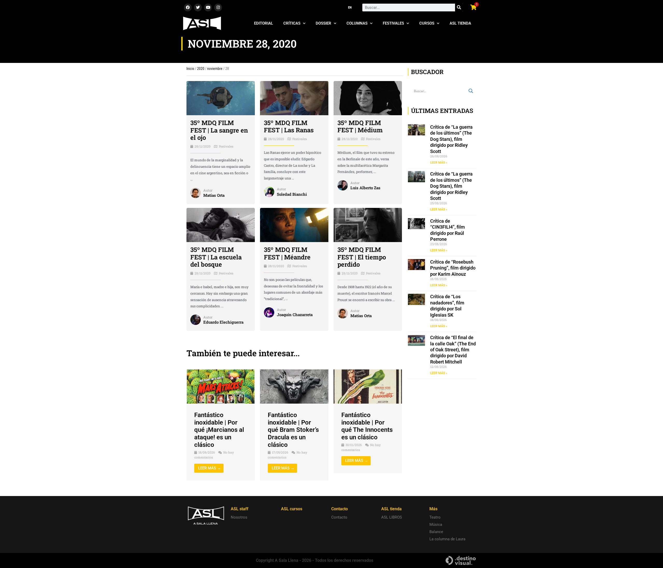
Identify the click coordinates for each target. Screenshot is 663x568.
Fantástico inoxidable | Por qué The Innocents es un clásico (367, 426)
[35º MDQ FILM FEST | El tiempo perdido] (368, 224)
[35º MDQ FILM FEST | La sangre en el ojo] (220, 98)
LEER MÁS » (438, 162)
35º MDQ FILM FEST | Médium (360, 126)
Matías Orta (214, 195)
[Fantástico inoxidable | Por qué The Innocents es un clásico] (368, 386)
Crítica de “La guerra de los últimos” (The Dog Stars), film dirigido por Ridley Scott (451, 139)
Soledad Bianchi (292, 194)
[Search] (459, 7)
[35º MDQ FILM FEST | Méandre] (294, 224)
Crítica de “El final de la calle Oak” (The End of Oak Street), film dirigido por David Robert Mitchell (453, 350)
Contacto (339, 517)
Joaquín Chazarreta (295, 314)
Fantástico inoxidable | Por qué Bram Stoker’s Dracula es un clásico (293, 429)
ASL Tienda (460, 23)
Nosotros (239, 517)
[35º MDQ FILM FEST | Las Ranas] (294, 98)
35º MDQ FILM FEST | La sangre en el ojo (219, 130)
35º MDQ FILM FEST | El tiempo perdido (361, 257)
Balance (436, 531)
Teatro (435, 517)
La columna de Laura (447, 539)
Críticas (291, 23)
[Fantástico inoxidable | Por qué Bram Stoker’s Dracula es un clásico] (294, 386)
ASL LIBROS (391, 517)
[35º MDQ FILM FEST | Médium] (368, 98)
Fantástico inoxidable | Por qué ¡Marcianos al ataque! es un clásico (219, 429)
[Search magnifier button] (470, 90)
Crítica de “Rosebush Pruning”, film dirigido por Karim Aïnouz (452, 268)
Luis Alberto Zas (365, 187)
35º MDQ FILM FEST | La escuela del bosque (216, 257)
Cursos (426, 23)
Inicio (190, 69)
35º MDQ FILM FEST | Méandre (287, 253)
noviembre (214, 69)
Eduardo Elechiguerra (223, 322)
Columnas (357, 23)
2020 (200, 69)
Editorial (263, 23)
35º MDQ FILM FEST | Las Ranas (289, 126)
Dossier (323, 23)
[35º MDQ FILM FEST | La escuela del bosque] (220, 224)
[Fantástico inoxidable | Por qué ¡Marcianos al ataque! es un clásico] (220, 386)
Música (435, 524)
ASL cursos (291, 508)
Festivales (393, 23)
